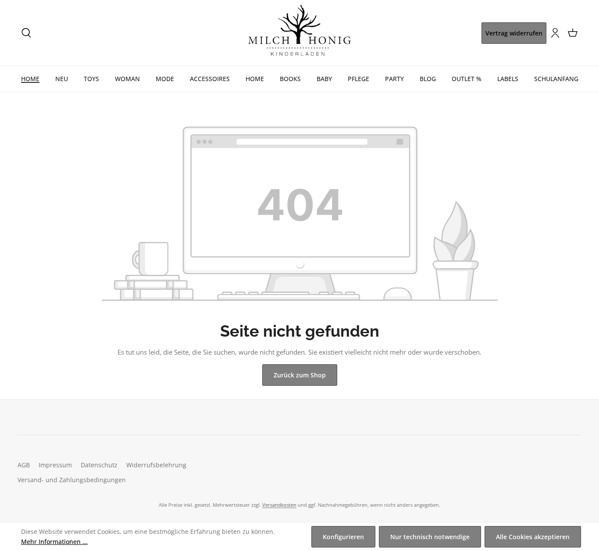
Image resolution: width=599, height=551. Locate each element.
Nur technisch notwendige (430, 537)
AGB (24, 465)
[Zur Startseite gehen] (299, 33)
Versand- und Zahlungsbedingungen (72, 480)
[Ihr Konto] (555, 33)
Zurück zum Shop (300, 375)
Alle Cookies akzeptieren (533, 537)
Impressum (55, 465)
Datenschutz (99, 465)
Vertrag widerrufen (513, 33)
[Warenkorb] (572, 33)
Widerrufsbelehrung (156, 465)
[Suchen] (26, 33)
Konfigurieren (343, 537)
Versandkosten (279, 504)
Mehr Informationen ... (54, 541)
